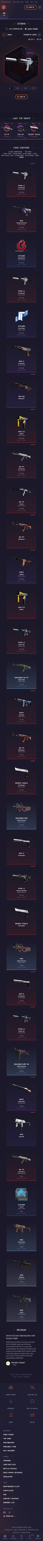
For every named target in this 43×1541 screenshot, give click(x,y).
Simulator (7, 1477)
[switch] (4, 13)
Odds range (33, 29)
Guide (21, 157)
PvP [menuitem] (22, 1536)
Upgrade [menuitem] (13, 1538)
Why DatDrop (9, 1451)
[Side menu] (40, 7)
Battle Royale (10, 1469)
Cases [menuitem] (5, 1538)
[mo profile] (34, 127)
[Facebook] (4, 1512)
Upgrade (7, 1461)
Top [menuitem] (31, 2)
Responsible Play (11, 1486)
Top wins (7, 1439)
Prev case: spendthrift (21, 1375)
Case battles (9, 1465)
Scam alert (8, 1491)
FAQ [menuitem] (36, 2)
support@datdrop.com (21, 1527)
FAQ (4, 1495)
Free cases (8, 1435)
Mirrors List (9, 1503)
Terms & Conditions (21, 1533)
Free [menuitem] (26, 2)
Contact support (11, 1499)
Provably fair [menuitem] (18, 2)
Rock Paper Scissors (12, 1473)
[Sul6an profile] (6, 127)
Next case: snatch (21, 1377)
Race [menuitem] (30, 1536)
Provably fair (9, 1447)
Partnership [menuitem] (6, 2)
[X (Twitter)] (9, 1512)
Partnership (8, 1443)
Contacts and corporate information (22, 1530)
